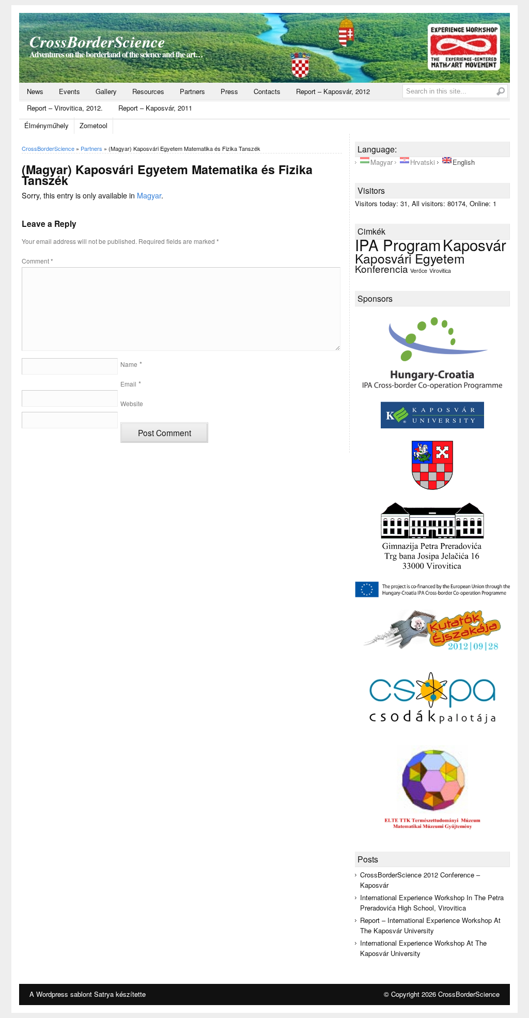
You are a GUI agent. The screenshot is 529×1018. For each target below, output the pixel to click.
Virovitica (440, 270)
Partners (192, 91)
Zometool (93, 125)
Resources (148, 91)
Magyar (149, 195)
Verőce (418, 270)
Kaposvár (474, 244)
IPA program (398, 244)
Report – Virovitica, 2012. (65, 108)
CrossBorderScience (97, 41)
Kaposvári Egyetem (410, 258)
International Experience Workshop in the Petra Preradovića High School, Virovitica (432, 902)
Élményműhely (46, 125)
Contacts (267, 91)
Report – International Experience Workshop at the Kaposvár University (430, 925)
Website (131, 403)
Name (128, 364)
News (35, 91)
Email (128, 383)
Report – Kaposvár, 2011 (155, 108)
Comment (37, 260)
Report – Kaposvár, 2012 (333, 91)
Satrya (104, 994)
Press (229, 91)
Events (69, 91)
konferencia (381, 268)
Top (504, 993)
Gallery (106, 91)
